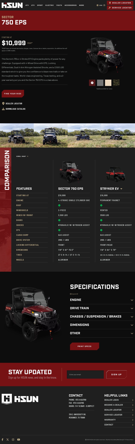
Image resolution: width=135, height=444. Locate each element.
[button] (120, 3)
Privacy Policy (129, 439)
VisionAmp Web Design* (117, 439)
